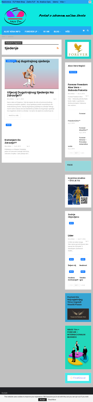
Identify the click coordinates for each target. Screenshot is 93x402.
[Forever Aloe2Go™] (73, 130)
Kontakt (4, 393)
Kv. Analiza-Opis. (44, 2)
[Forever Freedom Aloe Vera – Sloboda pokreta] (78, 76)
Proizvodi (73, 72)
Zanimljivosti (11, 61)
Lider (70, 235)
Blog (56, 31)
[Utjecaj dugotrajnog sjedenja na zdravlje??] (32, 74)
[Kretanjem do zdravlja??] (17, 130)
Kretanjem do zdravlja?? (13, 141)
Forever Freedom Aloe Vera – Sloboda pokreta (78, 87)
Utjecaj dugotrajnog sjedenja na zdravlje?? (30, 93)
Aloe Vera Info (12, 31)
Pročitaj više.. (14, 115)
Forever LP (31, 31)
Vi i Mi (46, 31)
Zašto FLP (31, 2)
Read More (52, 399)
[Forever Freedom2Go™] (73, 116)
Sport (9, 125)
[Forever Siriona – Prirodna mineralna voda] (73, 140)
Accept (42, 400)
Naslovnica (6, 2)
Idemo (55, 2)
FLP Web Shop (19, 2)
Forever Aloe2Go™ (83, 129)
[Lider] (78, 227)
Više (62, 2)
